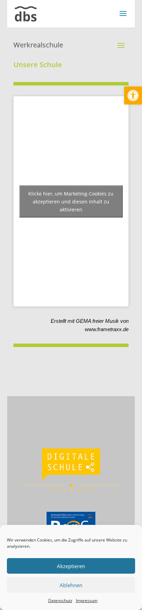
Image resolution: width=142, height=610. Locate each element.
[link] (133, 95)
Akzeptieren (71, 566)
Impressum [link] (87, 600)
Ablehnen (71, 585)
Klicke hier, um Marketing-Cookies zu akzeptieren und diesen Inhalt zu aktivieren (70, 201)
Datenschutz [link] (60, 600)
